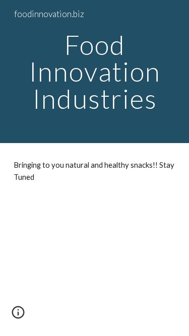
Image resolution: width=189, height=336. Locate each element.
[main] (95, 71)
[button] (18, 316)
